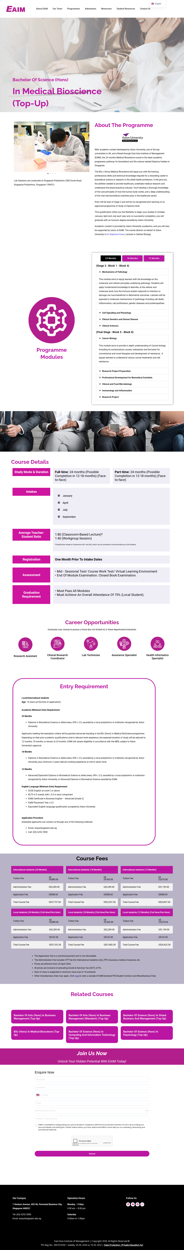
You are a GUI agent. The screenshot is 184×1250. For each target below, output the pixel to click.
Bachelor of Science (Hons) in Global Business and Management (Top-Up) (144, 1017)
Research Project (110, 397)
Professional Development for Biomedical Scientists (127, 377)
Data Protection (112, 1245)
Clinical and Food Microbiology (117, 384)
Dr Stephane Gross (115, 234)
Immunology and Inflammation (117, 390)
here (77, 976)
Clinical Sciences (110, 326)
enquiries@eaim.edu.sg (30, 1218)
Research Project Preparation (116, 371)
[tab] (111, 258)
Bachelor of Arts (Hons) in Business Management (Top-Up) (35, 1017)
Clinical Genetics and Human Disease (120, 319)
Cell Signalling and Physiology (116, 313)
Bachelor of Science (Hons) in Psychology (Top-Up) (140, 1033)
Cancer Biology (109, 338)
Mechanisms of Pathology (114, 272)
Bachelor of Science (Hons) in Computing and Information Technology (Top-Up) (92, 1035)
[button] (17, 146)
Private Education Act (132, 1245)
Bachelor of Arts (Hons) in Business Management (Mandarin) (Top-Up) (89, 1017)
